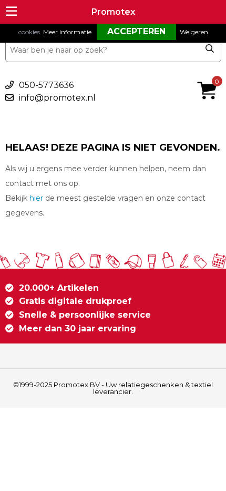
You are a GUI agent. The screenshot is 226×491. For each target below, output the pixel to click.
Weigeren (194, 32)
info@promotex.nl (57, 98)
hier (36, 198)
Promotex (113, 12)
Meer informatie (67, 32)
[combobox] (113, 50)
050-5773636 (46, 85)
